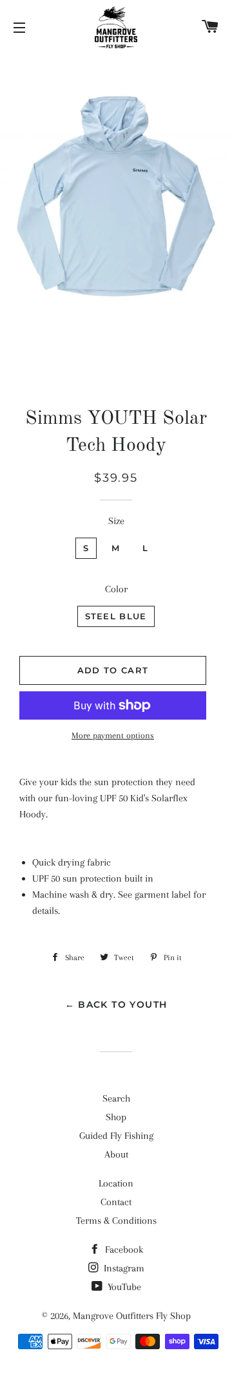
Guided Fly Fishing (116, 1135)
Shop (116, 1117)
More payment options (113, 735)
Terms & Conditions (116, 1220)
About (116, 1154)
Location (116, 1183)
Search (116, 1098)
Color (116, 589)
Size (116, 521)
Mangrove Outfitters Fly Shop (132, 1316)
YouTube (123, 1287)
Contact (116, 1202)
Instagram (122, 1268)
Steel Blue (116, 616)
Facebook (122, 1249)
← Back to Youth (116, 1004)
